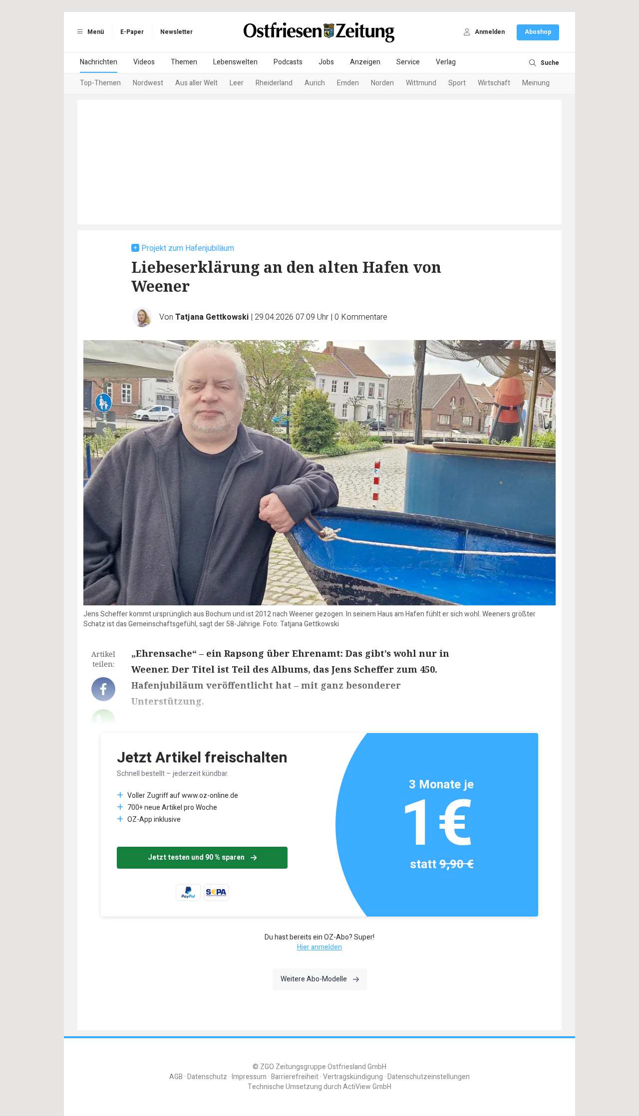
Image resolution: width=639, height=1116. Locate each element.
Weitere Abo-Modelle (314, 979)
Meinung (536, 83)
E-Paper (132, 32)
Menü (95, 31)
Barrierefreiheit (295, 1077)
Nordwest (148, 83)
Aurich (315, 83)
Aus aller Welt (196, 83)
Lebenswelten (235, 62)
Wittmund (421, 83)
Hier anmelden (319, 947)
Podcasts (288, 62)
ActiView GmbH (367, 1087)
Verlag (446, 62)
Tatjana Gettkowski (212, 317)
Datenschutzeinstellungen (428, 1077)
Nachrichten (98, 62)
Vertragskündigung (353, 1077)
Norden (382, 83)
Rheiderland (274, 83)
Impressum (249, 1077)
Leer (237, 83)
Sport (457, 83)
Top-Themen (100, 83)
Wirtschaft (494, 83)
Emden (348, 83)
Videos (144, 62)
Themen (184, 62)
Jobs (326, 62)
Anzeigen (365, 62)
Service (408, 62)
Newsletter (176, 32)
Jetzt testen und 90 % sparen (196, 857)
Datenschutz (207, 1077)
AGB (176, 1077)
